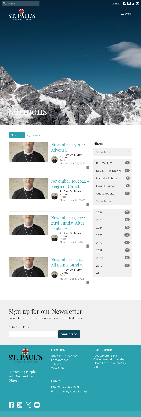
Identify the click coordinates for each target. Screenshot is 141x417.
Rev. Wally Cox (112, 163)
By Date (16, 135)
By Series (33, 135)
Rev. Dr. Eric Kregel (112, 171)
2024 (112, 227)
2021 (112, 250)
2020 (112, 258)
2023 (112, 235)
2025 (112, 220)
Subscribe (69, 334)
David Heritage (112, 186)
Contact (116, 3)
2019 (112, 265)
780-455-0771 (70, 386)
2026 (112, 212)
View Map (57, 368)
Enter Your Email (19, 327)
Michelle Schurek (112, 178)
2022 (112, 242)
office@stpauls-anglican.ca (75, 391)
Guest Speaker (112, 193)
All (97, 273)
